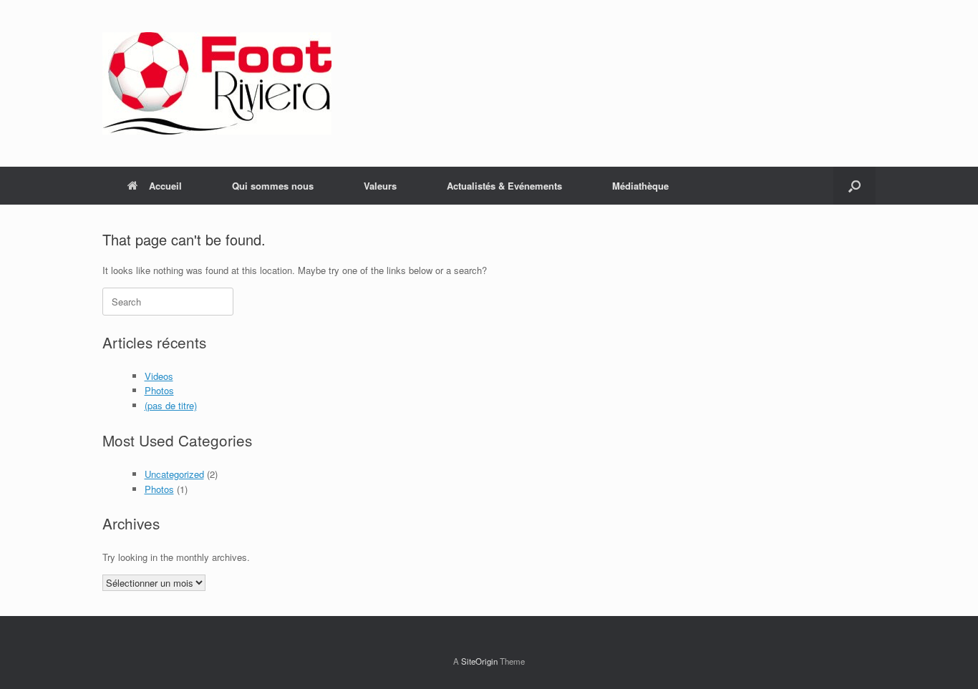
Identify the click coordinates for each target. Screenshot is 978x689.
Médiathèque (640, 185)
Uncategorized (174, 474)
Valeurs (380, 185)
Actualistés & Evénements (504, 185)
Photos (159, 390)
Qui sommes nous (273, 185)
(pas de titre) (171, 405)
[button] (854, 186)
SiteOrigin (479, 661)
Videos (159, 376)
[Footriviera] (216, 83)
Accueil (165, 185)
